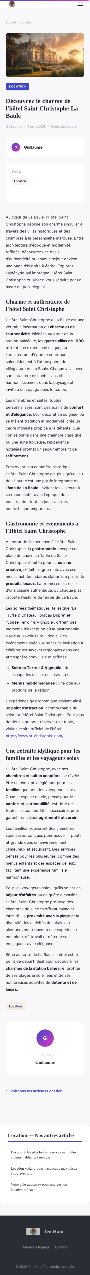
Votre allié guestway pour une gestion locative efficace (39, 1186)
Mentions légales (36, 1247)
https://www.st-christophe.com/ (34, 735)
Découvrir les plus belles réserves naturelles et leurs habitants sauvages (43, 1154)
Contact (61, 1247)
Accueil (11, 22)
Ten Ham (54, 1231)
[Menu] (80, 4)
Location (27, 22)
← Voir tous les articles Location (34, 1091)
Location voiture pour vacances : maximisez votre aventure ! (44, 1170)
